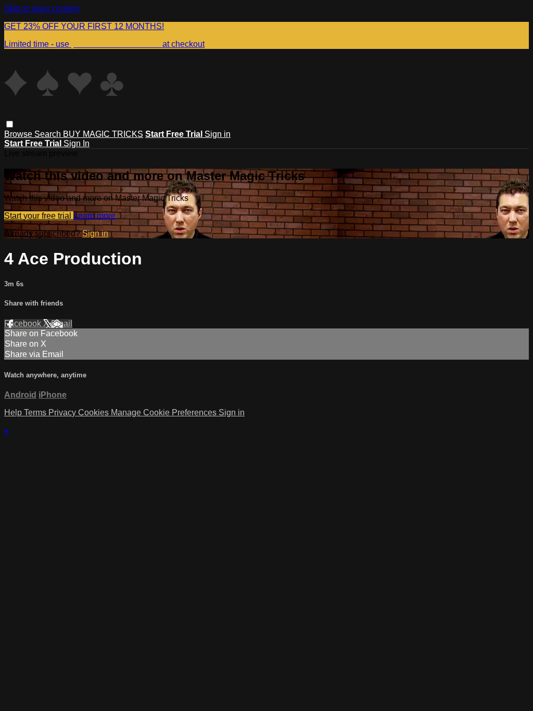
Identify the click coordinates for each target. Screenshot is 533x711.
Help (14, 412)
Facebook (23, 323)
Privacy (63, 412)
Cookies (94, 412)
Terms (36, 412)
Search (48, 134)
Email (61, 323)
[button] (9, 124)
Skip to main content (41, 8)
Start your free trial (38, 215)
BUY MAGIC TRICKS (103, 134)
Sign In (77, 143)
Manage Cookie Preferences (165, 412)
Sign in (218, 134)
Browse (19, 134)
